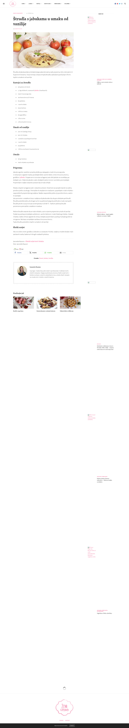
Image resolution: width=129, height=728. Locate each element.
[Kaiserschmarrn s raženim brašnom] (47, 302)
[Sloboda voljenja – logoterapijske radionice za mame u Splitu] (92, 214)
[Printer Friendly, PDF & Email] (18, 249)
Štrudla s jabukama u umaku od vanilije (40, 21)
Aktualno (99, 212)
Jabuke (46, 258)
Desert (41, 258)
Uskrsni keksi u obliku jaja (66, 311)
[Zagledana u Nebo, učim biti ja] (92, 612)
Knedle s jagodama (18, 311)
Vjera (23, 3)
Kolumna (67, 3)
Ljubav (30, 3)
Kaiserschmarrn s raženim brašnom (46, 311)
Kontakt (67, 720)
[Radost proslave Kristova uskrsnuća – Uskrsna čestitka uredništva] (92, 479)
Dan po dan (47, 3)
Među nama (57, 3)
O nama (61, 720)
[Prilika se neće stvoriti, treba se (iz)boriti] (92, 82)
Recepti (21, 13)
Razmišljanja (100, 611)
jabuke (22, 177)
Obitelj (38, 3)
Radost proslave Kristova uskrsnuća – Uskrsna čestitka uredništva (104, 480)
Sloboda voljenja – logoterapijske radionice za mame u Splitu (105, 215)
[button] (21, 252)
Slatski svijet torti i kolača (35, 241)
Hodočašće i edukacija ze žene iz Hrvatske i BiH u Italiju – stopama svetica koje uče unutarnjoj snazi (105, 347)
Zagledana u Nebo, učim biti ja (104, 613)
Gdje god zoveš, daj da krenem (104, 79)
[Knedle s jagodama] (23, 302)
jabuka (37, 90)
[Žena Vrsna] (13, 3)
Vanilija (51, 258)
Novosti (104, 212)
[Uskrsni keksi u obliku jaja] (70, 302)
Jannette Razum (18, 28)
